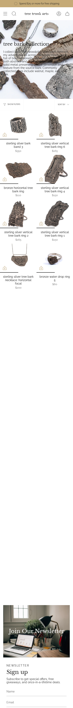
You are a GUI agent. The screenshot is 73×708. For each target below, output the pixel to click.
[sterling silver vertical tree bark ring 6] (54, 124)
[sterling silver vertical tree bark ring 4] (54, 169)
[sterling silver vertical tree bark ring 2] (18, 213)
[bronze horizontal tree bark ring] (18, 169)
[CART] (67, 13)
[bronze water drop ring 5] (54, 258)
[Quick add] (4, 134)
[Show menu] (5, 13)
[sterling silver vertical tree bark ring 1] (54, 213)
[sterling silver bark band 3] (18, 124)
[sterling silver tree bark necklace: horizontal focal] (18, 258)
